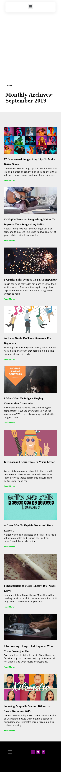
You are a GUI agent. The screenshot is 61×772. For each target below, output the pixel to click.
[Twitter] (38, 752)
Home (9, 85)
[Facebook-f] (33, 752)
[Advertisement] (30, 44)
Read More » (9, 180)
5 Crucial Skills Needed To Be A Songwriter (30, 279)
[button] (30, 6)
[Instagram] (43, 752)
